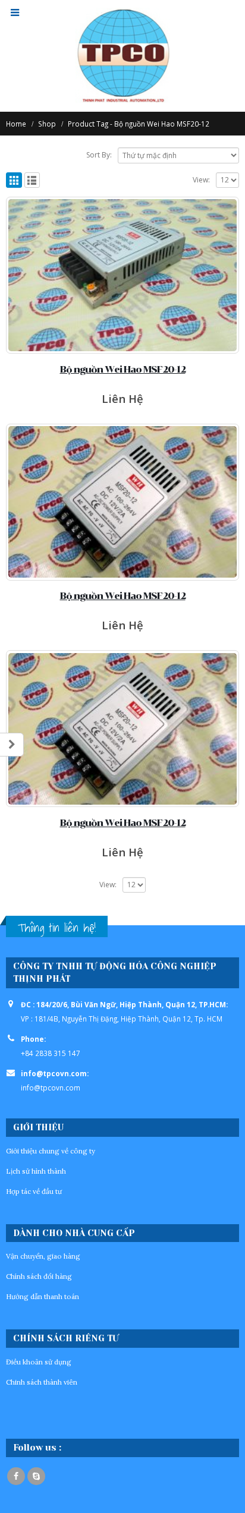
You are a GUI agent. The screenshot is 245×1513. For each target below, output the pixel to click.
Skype (36, 1476)
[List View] (32, 180)
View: (201, 180)
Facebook (16, 1476)
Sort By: (99, 155)
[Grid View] (14, 180)
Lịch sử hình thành (36, 1171)
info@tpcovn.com (50, 1087)
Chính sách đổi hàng (39, 1276)
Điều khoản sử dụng (38, 1361)
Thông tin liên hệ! (57, 928)
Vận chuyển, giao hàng (43, 1256)
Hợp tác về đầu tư (34, 1191)
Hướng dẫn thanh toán (42, 1296)
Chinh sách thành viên (41, 1382)
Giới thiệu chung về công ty (50, 1150)
